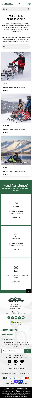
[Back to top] (28, 291)
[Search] (28, 9)
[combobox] (16, 9)
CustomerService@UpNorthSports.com (16, 396)
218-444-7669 (21, 314)
